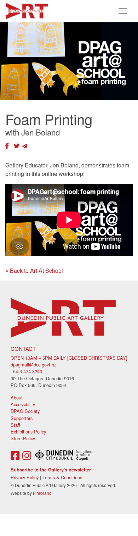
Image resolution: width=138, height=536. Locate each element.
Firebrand (42, 493)
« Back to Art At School (34, 270)
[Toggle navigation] (122, 11)
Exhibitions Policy (28, 431)
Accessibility (23, 404)
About (17, 397)
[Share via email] (24, 146)
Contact (23, 348)
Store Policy (23, 438)
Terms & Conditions (62, 477)
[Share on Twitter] (16, 146)
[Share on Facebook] (7, 146)
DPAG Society (25, 411)
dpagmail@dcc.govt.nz (33, 364)
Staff (15, 424)
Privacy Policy (25, 477)
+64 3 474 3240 (26, 371)
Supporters (22, 418)
